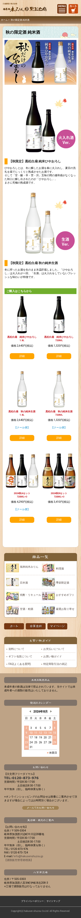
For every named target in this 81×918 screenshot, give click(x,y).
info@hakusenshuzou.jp (28, 856)
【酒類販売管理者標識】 (18, 860)
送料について (16, 648)
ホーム (4, 20)
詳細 (22, 355)
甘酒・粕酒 (26, 608)
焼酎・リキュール (30, 594)
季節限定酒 (62, 582)
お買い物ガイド (52, 656)
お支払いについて (53, 648)
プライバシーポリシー (32, 901)
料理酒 (60, 568)
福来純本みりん (29, 566)
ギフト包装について (20, 656)
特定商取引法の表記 (55, 663)
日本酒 (24, 582)
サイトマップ (53, 901)
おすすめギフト (65, 594)
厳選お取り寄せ (65, 608)
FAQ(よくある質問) (19, 663)
